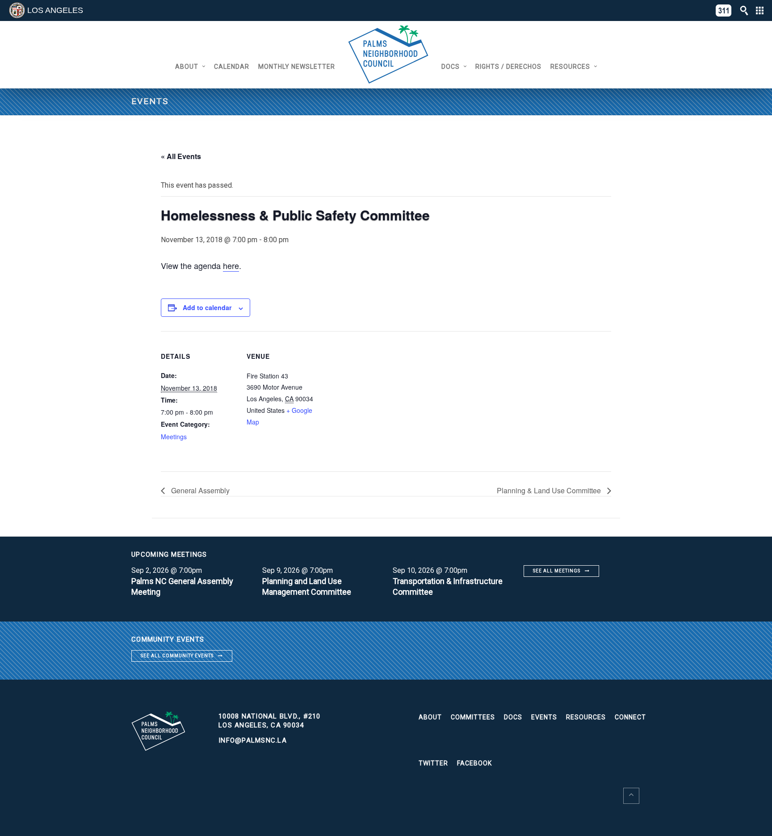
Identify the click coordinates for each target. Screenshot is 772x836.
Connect (630, 717)
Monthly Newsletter (296, 66)
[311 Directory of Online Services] (724, 10)
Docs (450, 66)
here (231, 265)
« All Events (181, 156)
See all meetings (556, 570)
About (186, 66)
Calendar (231, 66)
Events (544, 717)
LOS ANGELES (55, 10)
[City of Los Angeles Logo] (17, 10)
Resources (570, 66)
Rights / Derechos (508, 66)
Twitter (433, 763)
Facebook (474, 763)
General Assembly (199, 490)
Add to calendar (207, 307)
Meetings (174, 436)
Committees (473, 717)
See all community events (177, 655)
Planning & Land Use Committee (550, 490)
